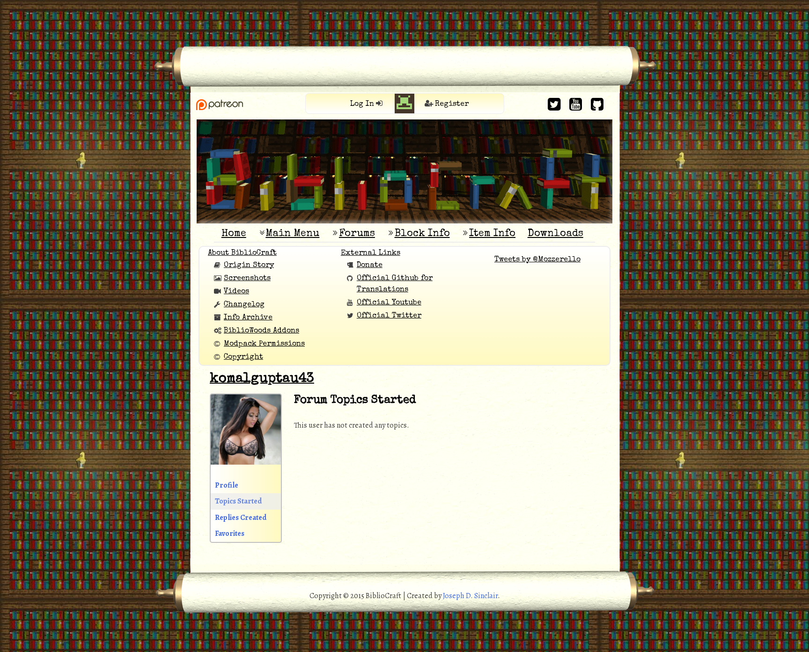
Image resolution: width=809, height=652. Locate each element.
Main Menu (292, 234)
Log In (362, 104)
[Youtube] (575, 104)
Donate (369, 265)
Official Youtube (389, 303)
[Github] (597, 104)
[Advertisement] (404, 21)
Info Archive (248, 318)
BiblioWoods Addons (261, 331)
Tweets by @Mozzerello (537, 260)
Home (233, 234)
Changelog (244, 305)
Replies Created (240, 517)
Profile (226, 485)
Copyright (243, 357)
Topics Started (238, 501)
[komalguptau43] (246, 472)
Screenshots (247, 278)
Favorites (229, 533)
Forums (357, 234)
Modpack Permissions (264, 344)
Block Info (422, 234)
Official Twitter (389, 316)
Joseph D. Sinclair (470, 596)
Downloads (555, 234)
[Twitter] (554, 104)
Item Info (492, 234)
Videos (236, 292)
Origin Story (249, 265)
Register (452, 104)
